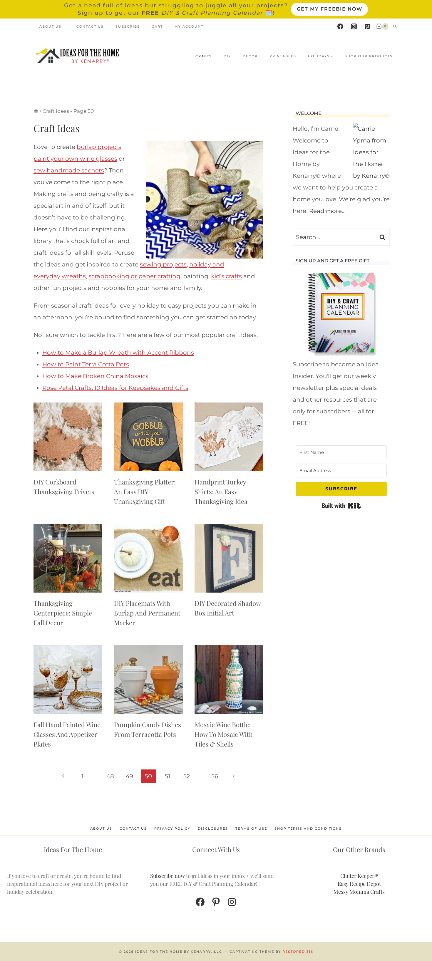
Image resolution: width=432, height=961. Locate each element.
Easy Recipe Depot (359, 883)
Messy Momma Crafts (359, 891)
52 (186, 776)
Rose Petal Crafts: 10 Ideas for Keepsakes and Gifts (115, 387)
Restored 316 (297, 952)
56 (214, 776)
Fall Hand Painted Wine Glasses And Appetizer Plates (67, 734)
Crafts (203, 56)
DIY (227, 56)
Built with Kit (341, 505)
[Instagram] (354, 26)
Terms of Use (251, 828)
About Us (101, 828)
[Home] (36, 111)
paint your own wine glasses (75, 158)
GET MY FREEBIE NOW (329, 9)
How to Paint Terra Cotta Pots (85, 364)
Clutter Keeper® (359, 875)
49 (129, 776)
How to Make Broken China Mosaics (95, 376)
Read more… (327, 210)
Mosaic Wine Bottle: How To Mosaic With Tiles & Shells (224, 734)
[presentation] (68, 436)
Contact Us (90, 26)
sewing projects (163, 264)
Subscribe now (167, 875)
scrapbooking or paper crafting (134, 276)
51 (167, 776)
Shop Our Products (369, 56)
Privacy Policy (172, 828)
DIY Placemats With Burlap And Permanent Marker (147, 613)
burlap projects (99, 146)
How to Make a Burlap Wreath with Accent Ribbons (118, 352)
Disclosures (213, 828)
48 (110, 776)
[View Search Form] (394, 26)
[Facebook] (340, 26)
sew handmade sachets (69, 170)
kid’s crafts (226, 276)
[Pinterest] (367, 26)
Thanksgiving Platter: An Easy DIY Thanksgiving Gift (145, 491)
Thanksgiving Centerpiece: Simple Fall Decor (63, 613)
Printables (282, 56)
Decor (250, 56)
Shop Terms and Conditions (308, 828)
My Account (189, 26)
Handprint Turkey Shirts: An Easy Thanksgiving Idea (221, 491)
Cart (157, 26)
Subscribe (127, 26)
